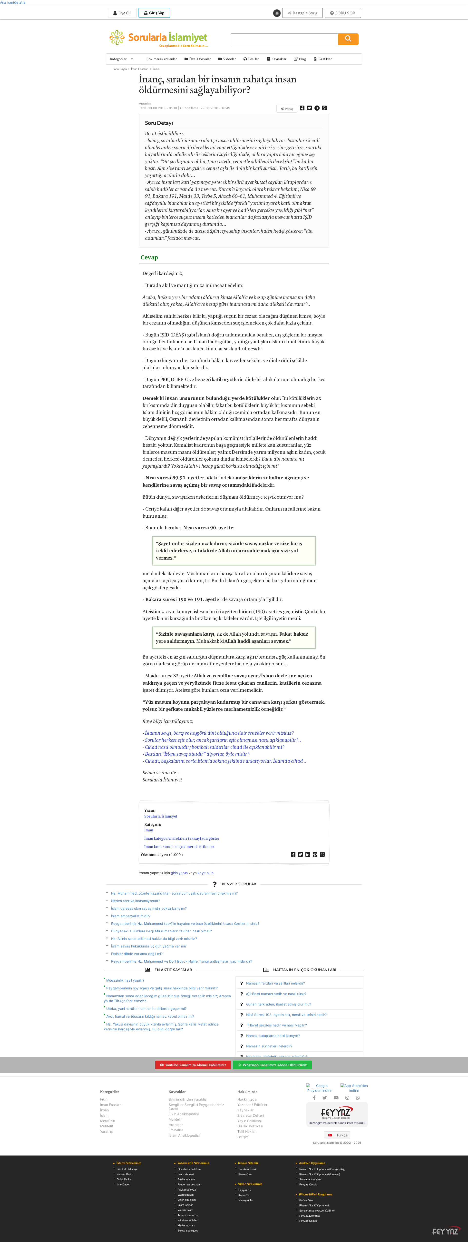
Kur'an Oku (306, 1200)
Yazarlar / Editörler (252, 1105)
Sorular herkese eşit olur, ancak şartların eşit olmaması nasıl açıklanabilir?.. (223, 740)
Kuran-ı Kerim (125, 1174)
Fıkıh (104, 1099)
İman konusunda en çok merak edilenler (179, 846)
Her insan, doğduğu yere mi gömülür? (276, 1057)
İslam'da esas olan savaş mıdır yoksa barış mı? (149, 908)
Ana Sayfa (120, 69)
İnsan (104, 1110)
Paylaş (288, 109)
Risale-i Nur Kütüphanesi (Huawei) (319, 1174)
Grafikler (325, 59)
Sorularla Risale (247, 1169)
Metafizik (107, 1121)
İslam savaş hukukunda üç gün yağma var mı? (149, 946)
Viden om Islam (187, 1199)
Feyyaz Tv (244, 1190)
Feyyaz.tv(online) (309, 1215)
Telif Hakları (246, 1131)
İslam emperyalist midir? (130, 916)
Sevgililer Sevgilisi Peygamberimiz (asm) (196, 1107)
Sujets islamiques (188, 1230)
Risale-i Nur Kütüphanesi (314, 1205)
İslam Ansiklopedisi (184, 1135)
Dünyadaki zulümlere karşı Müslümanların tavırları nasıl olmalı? (161, 931)
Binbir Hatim (124, 1179)
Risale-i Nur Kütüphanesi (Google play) (322, 1169)
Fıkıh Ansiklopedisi (183, 1114)
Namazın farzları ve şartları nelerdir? (275, 983)
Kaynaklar (245, 1110)
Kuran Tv (243, 1195)
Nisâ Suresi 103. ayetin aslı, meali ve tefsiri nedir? (286, 1015)
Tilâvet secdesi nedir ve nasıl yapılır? (276, 1025)
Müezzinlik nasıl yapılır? (125, 980)
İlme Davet (123, 1184)
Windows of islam (188, 1220)
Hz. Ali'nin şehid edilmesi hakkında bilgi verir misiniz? (154, 938)
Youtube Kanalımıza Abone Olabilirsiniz (195, 1065)
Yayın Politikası (249, 1121)
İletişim (243, 1137)
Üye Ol (123, 12)
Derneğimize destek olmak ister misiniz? (337, 1123)
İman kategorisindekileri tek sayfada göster (182, 838)
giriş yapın (179, 873)
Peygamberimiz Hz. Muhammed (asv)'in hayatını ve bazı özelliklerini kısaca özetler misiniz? (185, 923)
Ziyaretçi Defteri (250, 1115)
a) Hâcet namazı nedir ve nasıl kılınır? (276, 994)
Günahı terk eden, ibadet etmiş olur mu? (278, 1004)
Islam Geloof (185, 1204)
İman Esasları (139, 69)
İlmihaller (176, 1130)
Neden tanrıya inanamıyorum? (135, 901)
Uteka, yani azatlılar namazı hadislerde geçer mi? (146, 1008)
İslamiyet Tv (245, 1200)
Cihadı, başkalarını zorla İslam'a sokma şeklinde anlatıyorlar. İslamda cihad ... (226, 761)
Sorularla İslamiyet (160, 816)
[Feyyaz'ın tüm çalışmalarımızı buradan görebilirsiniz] (446, 1230)
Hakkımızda (247, 1099)
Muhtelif (106, 1126)
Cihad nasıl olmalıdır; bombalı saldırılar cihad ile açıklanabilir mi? (215, 747)
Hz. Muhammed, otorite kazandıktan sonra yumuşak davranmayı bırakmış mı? (174, 893)
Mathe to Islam (186, 1225)
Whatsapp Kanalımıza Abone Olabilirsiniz (275, 1065)
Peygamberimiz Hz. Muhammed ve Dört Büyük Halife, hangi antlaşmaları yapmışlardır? (181, 961)
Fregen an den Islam (190, 1184)
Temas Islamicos (188, 1215)
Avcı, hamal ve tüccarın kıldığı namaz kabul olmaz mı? (150, 1016)
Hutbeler (176, 1125)
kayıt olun (206, 873)
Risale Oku (245, 1174)
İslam (104, 1115)
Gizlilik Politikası (250, 1126)
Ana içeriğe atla (12, 2)
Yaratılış (106, 1131)
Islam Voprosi (186, 1174)
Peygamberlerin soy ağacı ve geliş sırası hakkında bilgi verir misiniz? (162, 988)
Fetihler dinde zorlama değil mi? (137, 954)
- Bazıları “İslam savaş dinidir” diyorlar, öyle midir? (196, 754)
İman (156, 69)
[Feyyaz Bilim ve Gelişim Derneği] (337, 1113)
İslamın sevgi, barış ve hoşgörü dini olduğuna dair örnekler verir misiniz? (219, 733)
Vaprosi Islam (186, 1194)
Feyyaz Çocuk (308, 1184)
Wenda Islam (185, 1210)
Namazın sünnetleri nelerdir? (269, 1046)
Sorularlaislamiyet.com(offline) (317, 1210)
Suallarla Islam (186, 1179)
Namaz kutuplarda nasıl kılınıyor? (273, 1036)
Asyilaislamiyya (187, 1189)
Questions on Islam (189, 1169)
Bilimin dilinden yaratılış (187, 1099)
